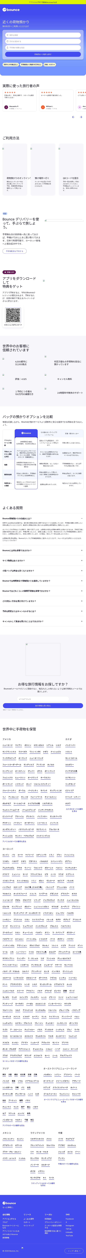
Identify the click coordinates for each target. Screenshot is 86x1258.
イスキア (26, 1017)
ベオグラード (8, 939)
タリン (47, 932)
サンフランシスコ (9, 752)
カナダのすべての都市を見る (74, 810)
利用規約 (48, 1219)
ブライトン (76, 906)
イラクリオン (48, 913)
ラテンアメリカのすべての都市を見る (43, 1184)
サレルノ (45, 945)
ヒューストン (20, 777)
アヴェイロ (45, 1042)
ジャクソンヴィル (43, 836)
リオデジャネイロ (37, 1139)
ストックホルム (23, 881)
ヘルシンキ (7, 913)
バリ (22, 1087)
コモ (11, 952)
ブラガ (5, 1055)
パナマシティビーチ (26, 829)
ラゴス (5, 1029)
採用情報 (6, 1238)
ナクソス (17, 1017)
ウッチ (14, 997)
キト (44, 1178)
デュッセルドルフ (64, 958)
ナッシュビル (56, 752)
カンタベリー (61, 1036)
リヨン (27, 919)
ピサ (46, 874)
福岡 (21, 1100)
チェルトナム (38, 1049)
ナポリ (45, 752)
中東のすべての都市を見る (68, 1164)
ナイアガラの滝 (34, 803)
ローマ (20, 855)
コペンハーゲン (57, 861)
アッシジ (71, 945)
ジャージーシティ (9, 790)
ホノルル (50, 764)
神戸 (22, 1107)
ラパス (51, 1178)
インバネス (56, 971)
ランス (43, 1017)
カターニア (18, 887)
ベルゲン (38, 932)
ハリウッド (19, 784)
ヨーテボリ (19, 1004)
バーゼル (29, 1004)
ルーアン (35, 1017)
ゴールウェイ (8, 932)
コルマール (7, 978)
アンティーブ (8, 1004)
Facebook (70, 1219)
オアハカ (18, 1145)
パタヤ (35, 1107)
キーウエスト (46, 777)
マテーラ (58, 965)
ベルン (76, 1017)
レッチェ (62, 978)
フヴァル (53, 978)
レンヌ (27, 984)
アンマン (61, 1158)
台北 (28, 1087)
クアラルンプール (32, 1081)
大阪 (10, 1074)
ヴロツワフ (27, 900)
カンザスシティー (9, 829)
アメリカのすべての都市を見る (14, 841)
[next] (81, 117)
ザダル (17, 900)
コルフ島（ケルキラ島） (34, 887)
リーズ (5, 926)
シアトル (49, 745)
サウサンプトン (8, 958)
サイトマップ (29, 1225)
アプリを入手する (9, 1219)
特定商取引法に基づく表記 (53, 1232)
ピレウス (57, 991)
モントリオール (71, 758)
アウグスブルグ (16, 1055)
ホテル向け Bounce (10, 1234)
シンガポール (8, 1087)
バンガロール (8, 1120)
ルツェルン (19, 939)
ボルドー (28, 906)
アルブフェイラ (66, 1055)
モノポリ (6, 997)
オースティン (20, 771)
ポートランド (50, 771)
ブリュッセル (62, 887)
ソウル (20, 1081)
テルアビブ (70, 1139)
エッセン (15, 1042)
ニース (53, 874)
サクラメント (41, 829)
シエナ (34, 984)
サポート (27, 1222)
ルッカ (69, 984)
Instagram (70, 1225)
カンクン (20, 1139)
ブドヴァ (24, 1042)
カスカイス (29, 1036)
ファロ (31, 952)
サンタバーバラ (56, 816)
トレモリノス (62, 1023)
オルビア (52, 952)
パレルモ (70, 881)
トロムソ (49, 1049)
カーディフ (65, 906)
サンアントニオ (56, 790)
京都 (29, 1074)
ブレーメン (39, 1023)
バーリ (71, 887)
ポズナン (60, 939)
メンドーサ (34, 1165)
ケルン (17, 932)
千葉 (26, 1120)
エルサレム (71, 1145)
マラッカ (11, 1113)
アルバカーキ (54, 829)
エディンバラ (41, 855)
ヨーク (25, 874)
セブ (4, 1113)
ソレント (55, 945)
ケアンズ (46, 1087)
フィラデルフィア (9, 758)
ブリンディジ (36, 971)
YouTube (69, 1236)
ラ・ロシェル (33, 958)
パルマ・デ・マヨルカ (11, 971)
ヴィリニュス (68, 971)
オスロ (74, 894)
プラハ (59, 855)
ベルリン (59, 868)
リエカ (5, 1036)
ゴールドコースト (50, 1094)
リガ (42, 958)
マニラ (16, 1107)
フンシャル (50, 958)
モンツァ (55, 1042)
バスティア (76, 1010)
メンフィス (54, 823)
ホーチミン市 (8, 1094)
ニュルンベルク (8, 991)
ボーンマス (73, 1023)
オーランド (23, 758)
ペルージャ (52, 1010)
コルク (17, 1010)
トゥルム (22, 1158)
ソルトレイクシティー (42, 784)
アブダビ (61, 1145)
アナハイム (19, 816)
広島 (35, 1074)
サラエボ (55, 906)
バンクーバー (70, 745)
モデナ (58, 919)
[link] (15, 251)
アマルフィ (30, 991)
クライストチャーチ (60, 1087)
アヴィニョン (22, 945)
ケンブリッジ (8, 771)
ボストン (28, 745)
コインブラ (23, 997)
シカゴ (58, 745)
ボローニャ (49, 868)
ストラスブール (38, 919)
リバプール (43, 894)
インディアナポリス (45, 810)
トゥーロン (72, 978)
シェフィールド (72, 997)
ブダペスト (33, 861)
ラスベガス (23, 752)
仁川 (37, 1094)
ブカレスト (54, 926)
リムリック (72, 1036)
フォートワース (36, 797)
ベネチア (15, 861)
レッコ (43, 997)
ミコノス (33, 894)
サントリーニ (15, 926)
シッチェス (60, 1029)
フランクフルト (36, 874)
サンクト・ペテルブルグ (24, 836)
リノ (4, 797)
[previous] (73, 117)
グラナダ (48, 991)
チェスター (50, 1023)
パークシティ (33, 790)
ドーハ (77, 1152)
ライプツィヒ (54, 1017)
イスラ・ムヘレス (9, 1158)
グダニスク (54, 894)
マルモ (50, 1036)
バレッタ (49, 919)
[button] (43, 54)
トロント (68, 752)
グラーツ (52, 997)
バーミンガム (31, 939)
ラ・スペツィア (58, 932)
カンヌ (46, 971)
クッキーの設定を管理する (53, 1226)
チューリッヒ (28, 932)
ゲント (80, 945)
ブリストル (18, 919)
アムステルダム (8, 868)
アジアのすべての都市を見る (14, 1125)
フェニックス (8, 777)
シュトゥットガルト (41, 906)
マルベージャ (8, 1010)
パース (77, 1074)
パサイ (27, 1100)
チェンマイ (7, 1107)
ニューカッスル (73, 900)
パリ (13, 855)
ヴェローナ (50, 881)
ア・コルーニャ (16, 1029)
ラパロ (76, 1029)
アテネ (19, 868)
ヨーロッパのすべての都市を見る (15, 1061)
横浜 (16, 1074)
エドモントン (70, 777)
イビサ (63, 945)
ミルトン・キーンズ (70, 1049)
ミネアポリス (47, 803)
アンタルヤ (49, 1029)
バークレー (18, 823)
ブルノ (69, 1029)
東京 (4, 1074)
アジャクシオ (28, 1010)
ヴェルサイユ (40, 1036)
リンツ (60, 997)
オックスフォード (20, 894)
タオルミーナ (31, 978)
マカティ (18, 1120)
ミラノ (51, 855)
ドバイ (60, 1139)
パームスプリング (29, 810)
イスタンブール (8, 881)
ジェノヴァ (60, 913)
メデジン (41, 1171)
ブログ (5, 1222)
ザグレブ (66, 919)
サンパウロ (34, 1158)
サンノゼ (24, 797)
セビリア (60, 881)
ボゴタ (32, 1171)
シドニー (57, 1074)
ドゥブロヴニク (49, 900)
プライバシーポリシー (53, 1222)
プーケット (12, 1100)
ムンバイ (21, 1113)
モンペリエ (68, 965)
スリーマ (20, 991)
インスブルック (41, 926)
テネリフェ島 (41, 952)
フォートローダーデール (12, 764)
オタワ (67, 803)
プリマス (65, 1042)
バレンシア (50, 887)
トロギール (24, 965)
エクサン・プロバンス (23, 1023)
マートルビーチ (19, 803)
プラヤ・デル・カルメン (12, 1152)
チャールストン (51, 797)
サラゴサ (67, 1004)
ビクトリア (69, 790)
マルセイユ (7, 894)
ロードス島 (77, 952)
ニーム (54, 1055)
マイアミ (18, 745)
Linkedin (69, 1232)
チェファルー (30, 1029)
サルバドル (50, 1145)
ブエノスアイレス (37, 1145)
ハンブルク (7, 887)
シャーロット (42, 823)
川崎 (17, 1087)
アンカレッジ (13, 797)
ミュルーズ (34, 1042)
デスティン (7, 823)
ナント (5, 984)
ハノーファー (21, 952)
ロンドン (6, 855)
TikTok (68, 1229)
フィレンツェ (69, 855)
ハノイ (30, 1094)
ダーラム (22, 790)
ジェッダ (61, 1152)
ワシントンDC (35, 752)
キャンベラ (76, 1094)
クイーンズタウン (63, 1081)
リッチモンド (70, 784)
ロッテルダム (40, 1010)
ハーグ (57, 1049)
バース (52, 939)
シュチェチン (8, 1023)
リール (5, 952)
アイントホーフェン (10, 965)
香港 (13, 1081)
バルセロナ (44, 861)
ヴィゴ (71, 991)
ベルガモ (70, 913)
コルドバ (25, 971)
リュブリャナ (28, 926)
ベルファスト (66, 926)
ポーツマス (43, 978)
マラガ (60, 874)
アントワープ (67, 1017)
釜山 (28, 1107)
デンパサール (20, 1094)
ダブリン (68, 861)
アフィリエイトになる (11, 1231)
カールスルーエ (16, 1036)
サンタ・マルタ (42, 1152)
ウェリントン (64, 1094)
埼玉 (32, 1120)
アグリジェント (24, 1049)
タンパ (28, 784)
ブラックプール (64, 952)
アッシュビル (8, 836)
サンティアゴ (46, 1158)
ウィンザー (21, 958)
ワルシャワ (38, 868)
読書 (65, 991)
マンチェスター (71, 868)
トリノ (33, 881)
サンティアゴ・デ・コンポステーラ (27, 913)
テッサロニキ (36, 965)
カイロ (69, 1152)
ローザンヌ (7, 1017)
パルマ (39, 991)
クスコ (48, 1139)
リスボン (6, 861)
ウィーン (28, 868)
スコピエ (6, 1042)
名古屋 (22, 1074)
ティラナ (60, 900)
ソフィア (37, 900)
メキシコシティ (8, 1139)
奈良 (28, 1113)
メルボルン (47, 1074)
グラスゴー (65, 894)
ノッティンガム (8, 945)
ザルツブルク (35, 945)
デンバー (31, 771)
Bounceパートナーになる (11, 1226)
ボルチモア (7, 803)
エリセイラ (38, 1055)
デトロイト (30, 816)
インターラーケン (55, 1004)
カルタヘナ (45, 1165)
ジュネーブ (48, 965)
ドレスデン (34, 997)
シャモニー (7, 919)
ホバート (73, 1087)
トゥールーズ (8, 900)
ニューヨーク (8, 745)
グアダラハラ (8, 1145)
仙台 (4, 1100)
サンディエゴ (29, 764)
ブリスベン (68, 1074)
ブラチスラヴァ (16, 984)
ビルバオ (6, 906)
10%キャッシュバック (49, 2)
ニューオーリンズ (36, 758)
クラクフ (6, 874)
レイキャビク (19, 978)
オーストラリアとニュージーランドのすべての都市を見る (63, 1100)
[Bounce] (11, 9)
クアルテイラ (59, 984)
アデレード (76, 1081)
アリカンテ (77, 919)
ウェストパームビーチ (11, 810)
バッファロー (42, 816)
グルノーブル (64, 1010)
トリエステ (43, 939)
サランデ (28, 1055)
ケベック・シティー (73, 797)
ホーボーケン (30, 823)
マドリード (29, 855)
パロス (39, 1029)
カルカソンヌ (40, 1004)
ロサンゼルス (39, 745)
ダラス (39, 771)
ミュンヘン (16, 874)
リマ (32, 1152)
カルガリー (69, 764)
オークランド (33, 777)
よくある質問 (29, 1219)
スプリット (70, 874)
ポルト (41, 881)
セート (47, 1055)
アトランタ (40, 764)
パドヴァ (70, 939)
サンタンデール (46, 984)
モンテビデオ (35, 1178)
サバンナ (44, 790)
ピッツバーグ (8, 816)
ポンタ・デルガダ (9, 1049)
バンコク (6, 1081)
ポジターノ (71, 932)
